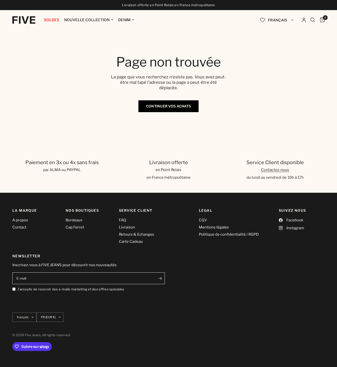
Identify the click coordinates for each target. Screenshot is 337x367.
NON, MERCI (187, 226)
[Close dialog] (219, 154)
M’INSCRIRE (187, 212)
